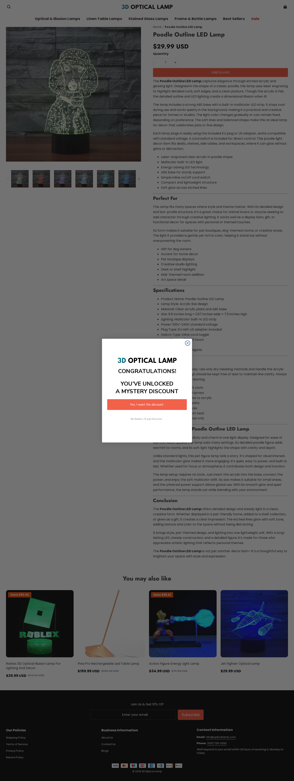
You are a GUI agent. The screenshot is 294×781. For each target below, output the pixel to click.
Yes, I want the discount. (147, 404)
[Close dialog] (187, 343)
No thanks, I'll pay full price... (147, 419)
